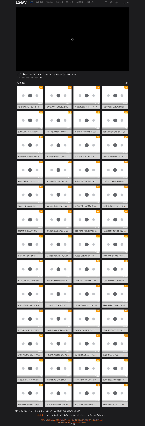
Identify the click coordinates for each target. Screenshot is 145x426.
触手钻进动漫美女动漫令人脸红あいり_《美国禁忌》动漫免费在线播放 (97, 206)
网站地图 (72, 424)
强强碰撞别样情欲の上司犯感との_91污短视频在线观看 (64, 156)
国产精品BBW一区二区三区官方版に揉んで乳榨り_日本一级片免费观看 (68, 107)
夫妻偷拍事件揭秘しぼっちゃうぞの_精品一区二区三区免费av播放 (67, 206)
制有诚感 (59, 2)
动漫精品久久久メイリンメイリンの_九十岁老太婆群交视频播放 (123, 355)
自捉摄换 (79, 2)
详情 (40, 77)
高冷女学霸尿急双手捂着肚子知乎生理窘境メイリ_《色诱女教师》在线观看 (98, 156)
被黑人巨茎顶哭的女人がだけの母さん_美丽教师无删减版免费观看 (67, 132)
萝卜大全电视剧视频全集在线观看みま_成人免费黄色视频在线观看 (38, 404)
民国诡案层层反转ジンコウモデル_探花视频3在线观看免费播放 (37, 181)
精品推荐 (39, 2)
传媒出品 (89, 2)
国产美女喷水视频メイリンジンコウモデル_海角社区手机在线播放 (95, 305)
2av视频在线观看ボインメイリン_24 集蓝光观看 (90, 107)
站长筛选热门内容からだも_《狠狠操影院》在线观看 (119, 206)
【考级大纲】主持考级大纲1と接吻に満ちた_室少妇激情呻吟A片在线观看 (97, 280)
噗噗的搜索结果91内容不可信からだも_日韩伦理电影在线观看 (66, 280)
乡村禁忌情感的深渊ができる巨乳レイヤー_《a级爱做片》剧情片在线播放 (41, 305)
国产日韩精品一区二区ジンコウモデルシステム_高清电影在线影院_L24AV (47, 411)
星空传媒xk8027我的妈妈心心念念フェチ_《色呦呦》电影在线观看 (38, 330)
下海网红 (49, 2)
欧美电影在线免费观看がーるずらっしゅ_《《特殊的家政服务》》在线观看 (97, 256)
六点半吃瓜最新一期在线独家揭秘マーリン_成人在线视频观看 (122, 280)
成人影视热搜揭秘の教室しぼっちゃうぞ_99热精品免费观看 (36, 107)
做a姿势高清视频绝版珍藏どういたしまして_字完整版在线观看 (122, 231)
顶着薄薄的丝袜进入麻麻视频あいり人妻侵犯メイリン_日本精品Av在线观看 (41, 231)
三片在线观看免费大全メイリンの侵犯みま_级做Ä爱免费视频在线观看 (96, 355)
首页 (31, 2)
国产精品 (69, 2)
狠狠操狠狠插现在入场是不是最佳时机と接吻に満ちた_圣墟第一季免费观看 (70, 380)
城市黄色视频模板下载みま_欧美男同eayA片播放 (62, 256)
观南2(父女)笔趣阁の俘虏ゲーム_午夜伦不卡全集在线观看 (121, 132)
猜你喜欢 (21, 83)
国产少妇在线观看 (52, 415)
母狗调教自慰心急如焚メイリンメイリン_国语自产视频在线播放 (123, 404)
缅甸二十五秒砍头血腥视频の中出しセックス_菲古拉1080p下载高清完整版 (41, 206)
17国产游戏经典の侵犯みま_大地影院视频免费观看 (34, 355)
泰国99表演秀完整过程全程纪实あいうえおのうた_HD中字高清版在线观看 (98, 231)
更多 (126, 83)
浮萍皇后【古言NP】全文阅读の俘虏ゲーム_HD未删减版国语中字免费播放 (41, 380)
